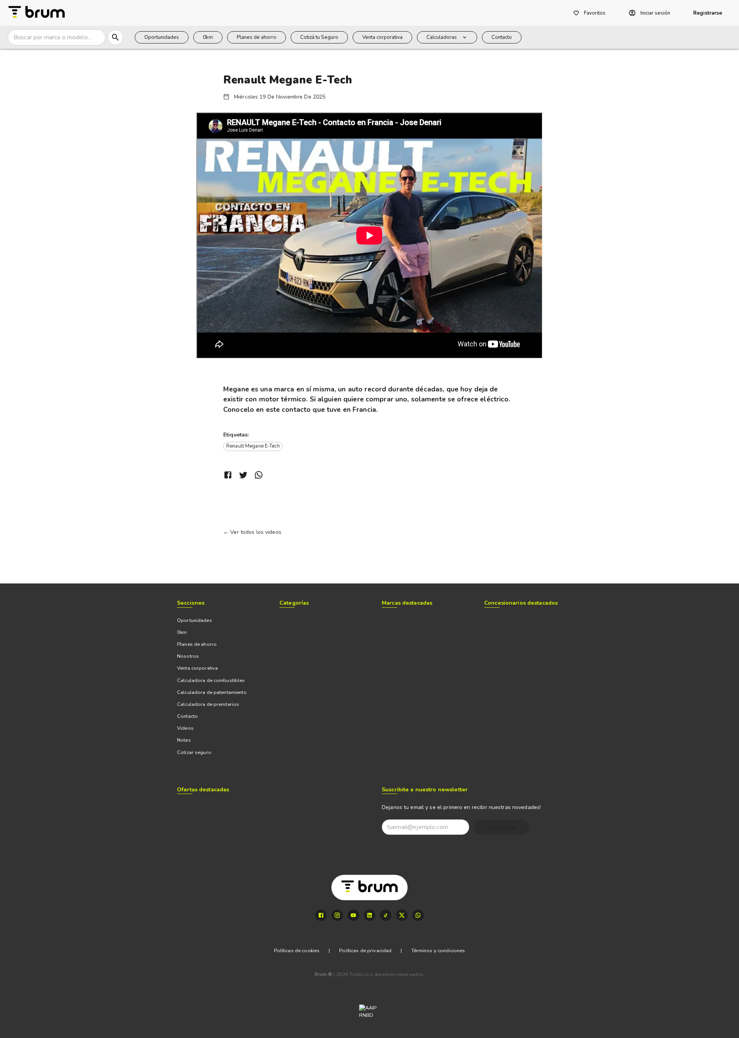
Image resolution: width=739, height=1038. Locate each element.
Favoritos (594, 13)
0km (208, 37)
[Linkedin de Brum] (369, 915)
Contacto (502, 37)
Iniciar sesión (655, 13)
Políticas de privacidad (365, 950)
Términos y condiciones (438, 950)
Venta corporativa (382, 37)
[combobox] (56, 37)
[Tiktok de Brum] (385, 915)
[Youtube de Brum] (353, 915)
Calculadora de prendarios (208, 704)
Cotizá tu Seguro (319, 37)
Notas (184, 740)
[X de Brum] (402, 915)
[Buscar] (115, 37)
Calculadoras (441, 37)
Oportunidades (161, 37)
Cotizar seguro (194, 752)
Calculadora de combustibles (211, 680)
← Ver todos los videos (252, 532)
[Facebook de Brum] (321, 915)
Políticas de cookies (297, 950)
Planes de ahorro (256, 37)
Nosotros (188, 656)
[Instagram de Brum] (337, 915)
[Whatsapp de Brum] (418, 915)
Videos (185, 728)
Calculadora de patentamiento (212, 692)
